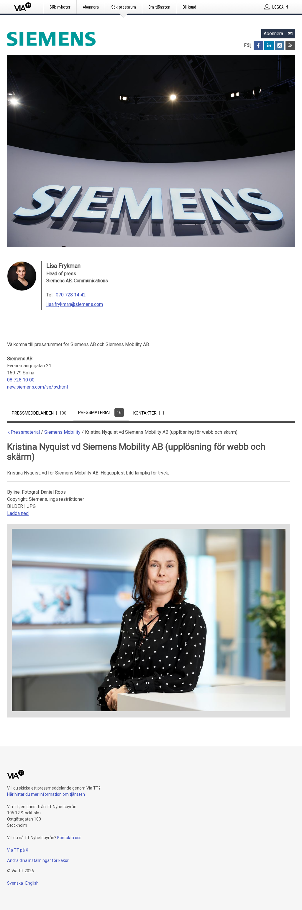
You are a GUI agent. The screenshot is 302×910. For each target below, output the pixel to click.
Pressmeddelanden (39, 413)
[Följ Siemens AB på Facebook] (258, 45)
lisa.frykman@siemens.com (74, 304)
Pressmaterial (100, 412)
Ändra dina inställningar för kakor (38, 860)
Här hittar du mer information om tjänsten (46, 794)
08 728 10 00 (21, 380)
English (32, 883)
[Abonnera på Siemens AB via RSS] (290, 45)
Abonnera (273, 33)
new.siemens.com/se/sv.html (37, 387)
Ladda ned (18, 513)
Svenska (15, 883)
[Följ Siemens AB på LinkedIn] (269, 45)
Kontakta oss (69, 837)
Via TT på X (17, 850)
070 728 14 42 (71, 295)
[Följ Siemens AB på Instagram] (279, 45)
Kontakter (149, 413)
